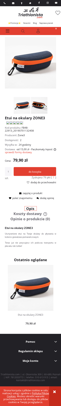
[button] (7, 31)
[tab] (30, 208)
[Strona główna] (30, 12)
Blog (35, 23)
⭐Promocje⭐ (14, 23)
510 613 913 (41, 377)
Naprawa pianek (46, 23)
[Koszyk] (53, 31)
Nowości (26, 23)
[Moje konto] (38, 31)
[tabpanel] (30, 237)
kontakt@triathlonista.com (30, 380)
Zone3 (21, 135)
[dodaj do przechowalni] (35, 285)
